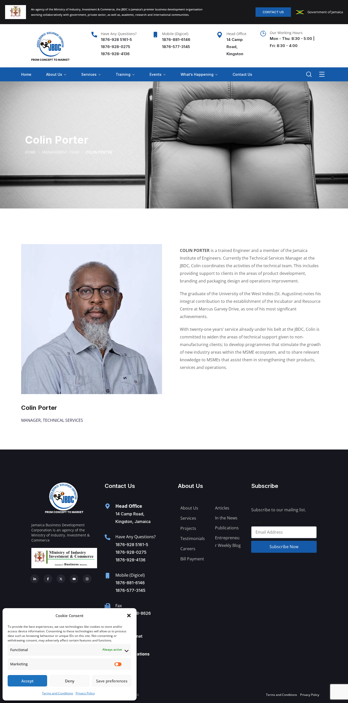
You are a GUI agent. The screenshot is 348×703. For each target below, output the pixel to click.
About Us (54, 74)
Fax (118, 605)
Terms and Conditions (57, 693)
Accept (27, 680)
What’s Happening (197, 74)
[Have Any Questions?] (94, 34)
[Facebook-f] (48, 579)
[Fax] (107, 606)
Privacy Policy (85, 693)
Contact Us (242, 74)
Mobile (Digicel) (175, 33)
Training (123, 74)
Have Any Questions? (119, 33)
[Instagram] (87, 579)
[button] (128, 615)
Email (256, 522)
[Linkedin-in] (34, 579)
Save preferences (111, 680)
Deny (69, 680)
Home (26, 74)
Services (89, 74)
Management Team (60, 152)
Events (156, 74)
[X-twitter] (61, 579)
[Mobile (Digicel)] (155, 34)
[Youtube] (74, 579)
